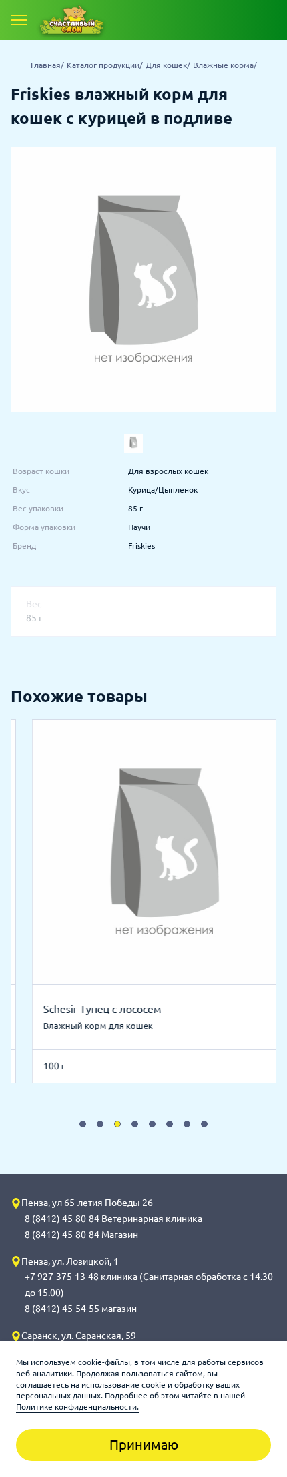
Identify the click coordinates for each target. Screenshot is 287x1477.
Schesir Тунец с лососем (81, 1009)
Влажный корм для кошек (76, 1025)
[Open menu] (19, 20)
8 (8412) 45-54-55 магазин (81, 1308)
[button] (82, 1124)
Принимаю (143, 1444)
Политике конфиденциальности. (77, 1406)
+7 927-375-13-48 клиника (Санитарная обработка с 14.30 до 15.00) (149, 1284)
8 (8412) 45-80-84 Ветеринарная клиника (113, 1218)
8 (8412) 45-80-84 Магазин (81, 1234)
